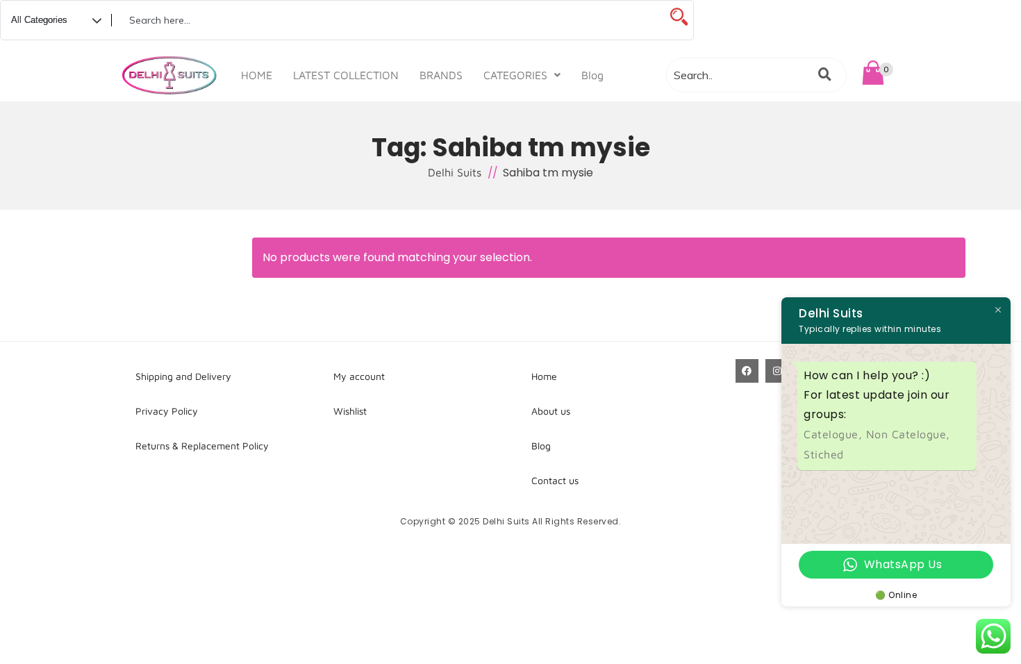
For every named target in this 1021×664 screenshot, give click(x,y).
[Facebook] (747, 371)
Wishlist (350, 411)
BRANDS (441, 75)
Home (544, 376)
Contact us (555, 480)
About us (550, 411)
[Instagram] (777, 371)
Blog (592, 75)
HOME (256, 75)
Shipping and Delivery (183, 376)
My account (359, 376)
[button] (522, 75)
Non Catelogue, (908, 434)
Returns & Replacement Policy (202, 445)
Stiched (824, 454)
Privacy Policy (166, 411)
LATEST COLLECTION (346, 75)
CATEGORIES (515, 75)
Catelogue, (835, 434)
